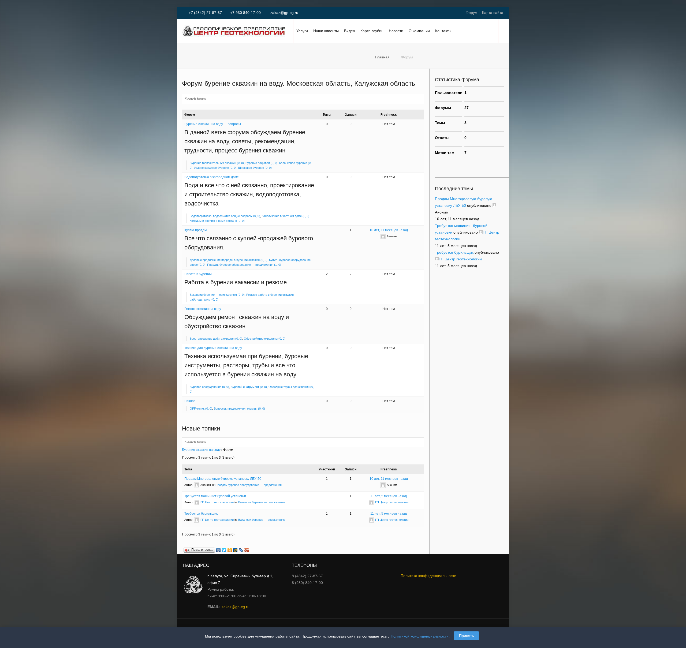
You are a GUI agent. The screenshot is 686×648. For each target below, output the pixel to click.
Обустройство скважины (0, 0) (264, 338)
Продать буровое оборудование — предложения (248, 484)
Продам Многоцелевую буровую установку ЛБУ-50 (222, 479)
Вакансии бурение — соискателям (261, 502)
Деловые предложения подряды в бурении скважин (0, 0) (228, 259)
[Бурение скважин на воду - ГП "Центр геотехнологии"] (233, 31)
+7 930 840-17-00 (245, 12)
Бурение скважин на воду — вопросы (212, 124)
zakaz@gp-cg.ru (283, 12)
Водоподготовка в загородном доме (211, 177)
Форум (472, 12)
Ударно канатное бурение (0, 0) (215, 167)
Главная (382, 57)
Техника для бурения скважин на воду (213, 348)
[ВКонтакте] (218, 550)
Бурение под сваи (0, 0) (261, 162)
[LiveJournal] (241, 550)
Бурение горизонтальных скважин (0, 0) (217, 162)
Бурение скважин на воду (201, 450)
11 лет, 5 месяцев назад (388, 496)
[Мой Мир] (235, 550)
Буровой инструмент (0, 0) (249, 386)
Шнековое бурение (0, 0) (255, 167)
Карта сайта (492, 12)
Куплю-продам (195, 230)
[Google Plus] (246, 550)
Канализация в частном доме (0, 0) (286, 216)
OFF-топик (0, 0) (201, 408)
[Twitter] (224, 550)
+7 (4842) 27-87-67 (205, 12)
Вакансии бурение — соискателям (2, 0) (217, 294)
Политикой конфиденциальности (420, 636)
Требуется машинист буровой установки (215, 496)
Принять (466, 636)
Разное (190, 401)
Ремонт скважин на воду (202, 309)
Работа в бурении (198, 274)
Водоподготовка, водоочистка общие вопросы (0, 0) (225, 216)
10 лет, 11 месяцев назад (389, 230)
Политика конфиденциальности (428, 576)
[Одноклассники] (230, 550)
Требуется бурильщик (201, 513)
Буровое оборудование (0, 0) (209, 386)
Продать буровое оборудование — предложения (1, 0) (244, 264)
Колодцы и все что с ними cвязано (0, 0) (217, 220)
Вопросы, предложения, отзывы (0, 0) (239, 408)
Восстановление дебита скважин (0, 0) (216, 338)
